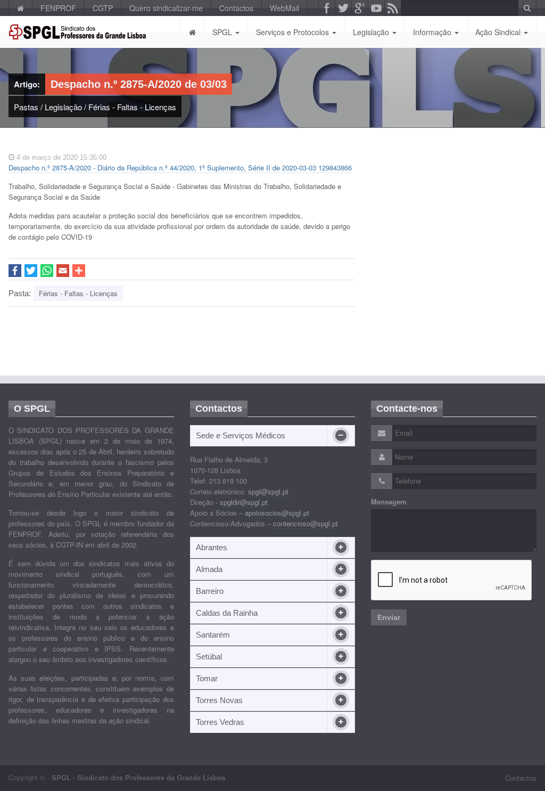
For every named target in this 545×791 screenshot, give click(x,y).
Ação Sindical (499, 32)
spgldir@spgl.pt (244, 502)
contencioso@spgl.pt (305, 523)
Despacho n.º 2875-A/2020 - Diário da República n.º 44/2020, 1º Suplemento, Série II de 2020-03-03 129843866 (180, 167)
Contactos (236, 8)
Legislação (372, 32)
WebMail (284, 8)
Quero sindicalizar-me (166, 8)
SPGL (223, 32)
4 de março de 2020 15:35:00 (60, 157)
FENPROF (58, 8)
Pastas (26, 106)
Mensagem (389, 502)
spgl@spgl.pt (268, 491)
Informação (433, 32)
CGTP (103, 8)
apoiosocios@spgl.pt (277, 513)
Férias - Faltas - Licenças (132, 106)
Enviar (388, 617)
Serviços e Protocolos (293, 32)
